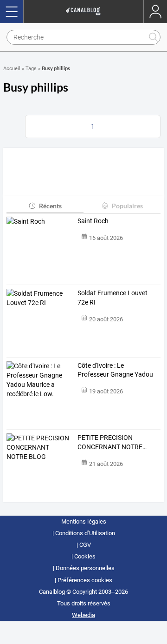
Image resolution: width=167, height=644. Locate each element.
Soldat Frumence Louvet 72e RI (112, 297)
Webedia (83, 614)
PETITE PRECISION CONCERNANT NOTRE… (112, 442)
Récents (50, 206)
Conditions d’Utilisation (85, 533)
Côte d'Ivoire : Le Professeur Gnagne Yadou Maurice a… (115, 370)
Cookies (85, 556)
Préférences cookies (85, 580)
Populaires (127, 206)
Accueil (11, 69)
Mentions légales (83, 521)
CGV (85, 544)
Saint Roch (93, 221)
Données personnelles (85, 567)
